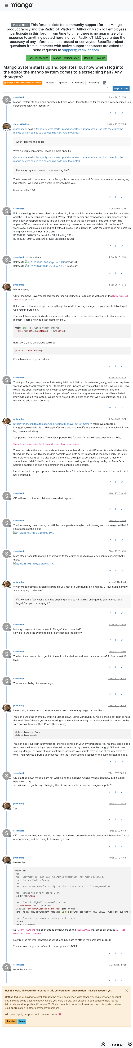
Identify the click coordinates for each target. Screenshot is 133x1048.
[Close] (127, 990)
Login (22, 1021)
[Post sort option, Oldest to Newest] (107, 88)
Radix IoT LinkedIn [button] (94, 57)
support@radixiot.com (80, 50)
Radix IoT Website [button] (38, 57)
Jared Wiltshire (21, 124)
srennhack (18, 97)
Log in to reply (121, 88)
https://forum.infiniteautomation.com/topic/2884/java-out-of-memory (52, 423)
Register (11, 1021)
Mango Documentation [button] (66, 57)
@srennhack (35, 257)
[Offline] (7, 126)
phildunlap (18, 284)
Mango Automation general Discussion (24, 83)
